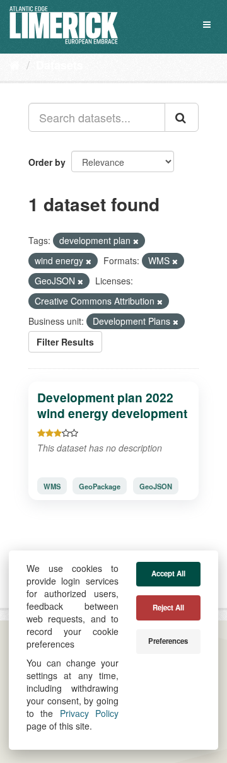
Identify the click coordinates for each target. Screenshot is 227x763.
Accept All (168, 573)
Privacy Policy (89, 713)
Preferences (168, 641)
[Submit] (182, 117)
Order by (47, 162)
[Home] (14, 64)
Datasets (59, 65)
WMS (52, 486)
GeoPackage (99, 486)
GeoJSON (155, 486)
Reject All (168, 607)
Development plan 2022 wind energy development (112, 405)
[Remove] (136, 241)
